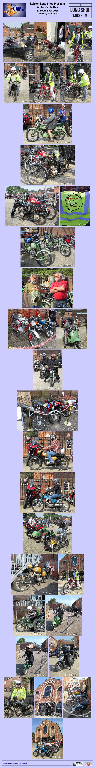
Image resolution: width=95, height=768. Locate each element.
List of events (23, 763)
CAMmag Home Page (11, 763)
